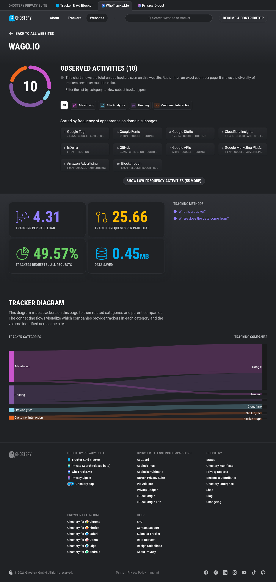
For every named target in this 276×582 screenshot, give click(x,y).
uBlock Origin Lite (149, 502)
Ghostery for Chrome (83, 521)
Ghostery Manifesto (220, 465)
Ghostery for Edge (81, 546)
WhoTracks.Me (117, 5)
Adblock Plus (146, 465)
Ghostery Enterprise (220, 484)
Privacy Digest (153, 5)
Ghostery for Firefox (83, 527)
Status (210, 459)
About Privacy (146, 552)
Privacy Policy (136, 572)
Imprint (154, 572)
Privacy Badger (147, 490)
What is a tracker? (192, 212)
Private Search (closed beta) (91, 465)
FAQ (140, 521)
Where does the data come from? (204, 218)
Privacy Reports (217, 471)
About (54, 18)
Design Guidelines (149, 546)
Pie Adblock (145, 484)
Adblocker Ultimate (150, 471)
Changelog (213, 502)
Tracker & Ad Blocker (76, 5)
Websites (97, 18)
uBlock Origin (146, 496)
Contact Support (148, 527)
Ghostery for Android (83, 552)
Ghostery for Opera (82, 540)
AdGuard (143, 459)
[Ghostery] (20, 18)
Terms (120, 572)
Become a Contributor (243, 18)
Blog (209, 496)
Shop (209, 490)
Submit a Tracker (148, 533)
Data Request (146, 540)
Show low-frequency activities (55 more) (164, 180)
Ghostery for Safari (82, 533)
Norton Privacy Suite (151, 478)
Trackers (74, 18)
